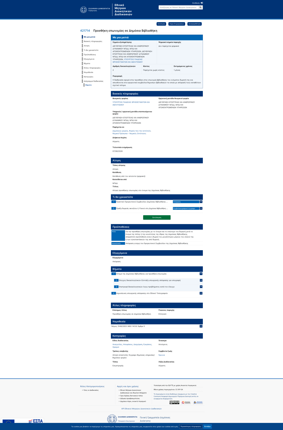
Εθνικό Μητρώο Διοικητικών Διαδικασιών (123, 10)
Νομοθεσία (88, 72)
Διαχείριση (138, 344)
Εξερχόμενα (89, 59)
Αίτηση (86, 46)
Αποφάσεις (128, 344)
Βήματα (87, 63)
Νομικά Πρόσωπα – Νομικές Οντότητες (129, 133)
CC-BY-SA (179, 389)
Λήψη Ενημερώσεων (177, 24)
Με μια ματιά (89, 37)
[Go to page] (200, 7)
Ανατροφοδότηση (195, 24)
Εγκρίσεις (147, 344)
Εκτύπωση (161, 24)
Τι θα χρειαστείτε (91, 50)
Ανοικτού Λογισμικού (188, 385)
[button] (190, 426)
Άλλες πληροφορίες (92, 68)
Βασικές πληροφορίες (93, 41)
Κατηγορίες (88, 77)
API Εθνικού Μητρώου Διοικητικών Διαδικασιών (141, 409)
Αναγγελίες (117, 344)
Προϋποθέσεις (90, 54)
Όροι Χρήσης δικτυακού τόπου (131, 396)
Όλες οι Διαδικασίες (91, 390)
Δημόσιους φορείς (120, 131)
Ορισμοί (116, 347)
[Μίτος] (96, 9)
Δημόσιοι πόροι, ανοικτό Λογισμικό (133, 401)
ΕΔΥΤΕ (170, 385)
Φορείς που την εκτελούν (140, 131)
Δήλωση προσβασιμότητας (130, 398)
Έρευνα (162, 355)
